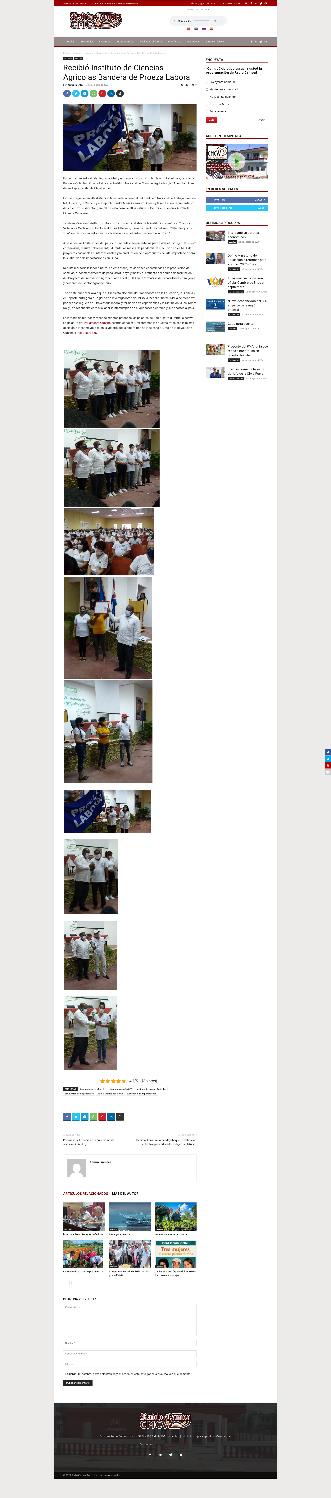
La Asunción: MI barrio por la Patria (83, 1271)
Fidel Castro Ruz (86, 333)
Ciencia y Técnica (214, 41)
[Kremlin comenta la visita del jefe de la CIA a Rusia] (215, 372)
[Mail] (256, 3)
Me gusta (260, 199)
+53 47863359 (79, 3)
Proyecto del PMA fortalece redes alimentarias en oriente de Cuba (248, 350)
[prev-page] (65, 1283)
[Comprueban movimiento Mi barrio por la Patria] (130, 1254)
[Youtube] (266, 3)
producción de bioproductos (79, 1093)
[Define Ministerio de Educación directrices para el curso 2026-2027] (215, 258)
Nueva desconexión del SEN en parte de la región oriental (247, 305)
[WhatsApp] (93, 93)
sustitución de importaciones (141, 1093)
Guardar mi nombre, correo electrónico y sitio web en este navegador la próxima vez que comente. (129, 1373)
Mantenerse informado (224, 89)
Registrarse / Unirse (230, 3)
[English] (196, 28)
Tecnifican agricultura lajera (171, 1234)
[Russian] (204, 28)
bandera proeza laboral (92, 1089)
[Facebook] (251, 3)
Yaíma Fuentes (75, 84)
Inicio (66, 52)
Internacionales (125, 41)
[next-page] (71, 1283)
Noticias (76, 52)
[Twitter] (261, 3)
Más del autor (125, 1194)
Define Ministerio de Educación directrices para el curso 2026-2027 (247, 259)
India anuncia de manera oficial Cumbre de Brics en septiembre (246, 282)
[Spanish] (211, 28)
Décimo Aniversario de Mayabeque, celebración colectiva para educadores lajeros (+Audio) (166, 1142)
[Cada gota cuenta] (130, 1216)
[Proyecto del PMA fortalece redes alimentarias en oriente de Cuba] (215, 349)
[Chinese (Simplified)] (188, 28)
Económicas (175, 41)
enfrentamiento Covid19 (120, 1089)
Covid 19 (166, 233)
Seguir (261, 207)
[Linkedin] (111, 93)
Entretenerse (217, 111)
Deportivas (193, 41)
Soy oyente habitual (222, 82)
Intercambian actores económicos (83, 1234)
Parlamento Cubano (97, 323)
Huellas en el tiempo (151, 41)
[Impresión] (120, 93)
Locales (70, 41)
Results (261, 120)
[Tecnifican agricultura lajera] (176, 1216)
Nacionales (105, 41)
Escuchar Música (220, 104)
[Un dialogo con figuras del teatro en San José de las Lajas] (176, 1254)
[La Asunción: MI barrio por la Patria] (84, 1254)
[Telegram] (84, 93)
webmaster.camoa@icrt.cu (125, 3)
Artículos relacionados (85, 1194)
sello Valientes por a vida (110, 1093)
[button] (246, 3)
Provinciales (86, 41)
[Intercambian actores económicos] (84, 1216)
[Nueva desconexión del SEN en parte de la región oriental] (215, 304)
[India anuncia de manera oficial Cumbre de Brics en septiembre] (215, 281)
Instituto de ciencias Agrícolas (151, 1089)
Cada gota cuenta (119, 1234)
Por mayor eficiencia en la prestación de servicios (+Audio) (88, 1142)
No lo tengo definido (222, 96)
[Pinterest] (102, 93)
